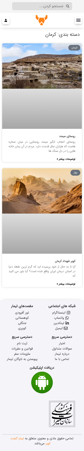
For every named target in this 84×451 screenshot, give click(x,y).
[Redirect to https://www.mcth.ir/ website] (62, 426)
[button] (78, 20)
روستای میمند (67, 136)
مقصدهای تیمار (22, 306)
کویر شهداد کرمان (65, 261)
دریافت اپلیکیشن (42, 367)
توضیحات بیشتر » (66, 159)
